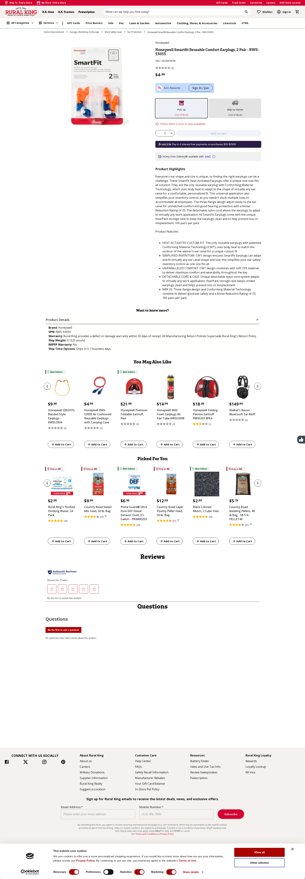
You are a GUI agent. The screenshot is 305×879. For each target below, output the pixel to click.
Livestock (229, 23)
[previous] (47, 386)
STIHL (245, 23)
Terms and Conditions (146, 833)
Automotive (163, 23)
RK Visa (250, 772)
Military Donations (92, 772)
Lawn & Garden (139, 23)
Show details (191, 872)
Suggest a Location (92, 789)
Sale (110, 23)
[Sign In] (278, 11)
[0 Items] (297, 11)
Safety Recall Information (151, 772)
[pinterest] (63, 762)
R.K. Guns (48, 11)
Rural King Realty (91, 784)
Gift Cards (222, 2)
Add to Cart (63, 444)
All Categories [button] (20, 23)
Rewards (251, 761)
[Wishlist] (258, 11)
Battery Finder (199, 761)
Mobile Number (151, 807)
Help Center (143, 761)
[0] (297, 11)
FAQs (138, 767)
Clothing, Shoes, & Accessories (197, 23)
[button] (152, 319)
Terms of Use (187, 860)
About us (86, 761)
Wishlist (267, 12)
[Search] (246, 12)
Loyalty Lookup (256, 767)
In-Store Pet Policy (147, 789)
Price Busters (94, 23)
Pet (121, 23)
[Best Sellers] (62, 388)
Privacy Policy (85, 860)
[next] (257, 386)
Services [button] (48, 23)
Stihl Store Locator (290, 2)
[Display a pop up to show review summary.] (106, 517)
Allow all (259, 852)
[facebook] (6, 762)
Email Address (72, 807)
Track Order (239, 2)
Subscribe (230, 814)
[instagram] (44, 762)
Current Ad (256, 2)
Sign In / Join (200, 88)
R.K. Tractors (66, 11)
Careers (270, 2)
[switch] (108, 872)
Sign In (286, 12)
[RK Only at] (62, 485)
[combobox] (177, 11)
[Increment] (171, 133)
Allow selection (259, 862)
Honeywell (162, 43)
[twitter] (25, 762)
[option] (62, 410)
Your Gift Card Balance (150, 784)
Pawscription (86, 11)
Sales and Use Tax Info (205, 767)
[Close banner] (292, 849)
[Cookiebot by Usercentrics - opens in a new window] (29, 872)
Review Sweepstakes (203, 772)
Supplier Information (94, 778)
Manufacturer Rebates (150, 778)
